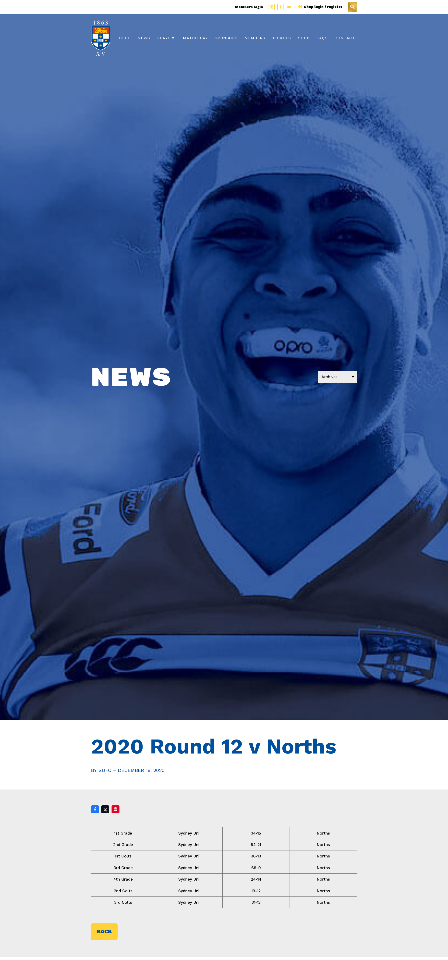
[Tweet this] (105, 809)
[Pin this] (115, 809)
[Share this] (95, 809)
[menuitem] (125, 38)
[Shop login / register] (301, 7)
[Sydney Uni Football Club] (100, 38)
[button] (352, 7)
